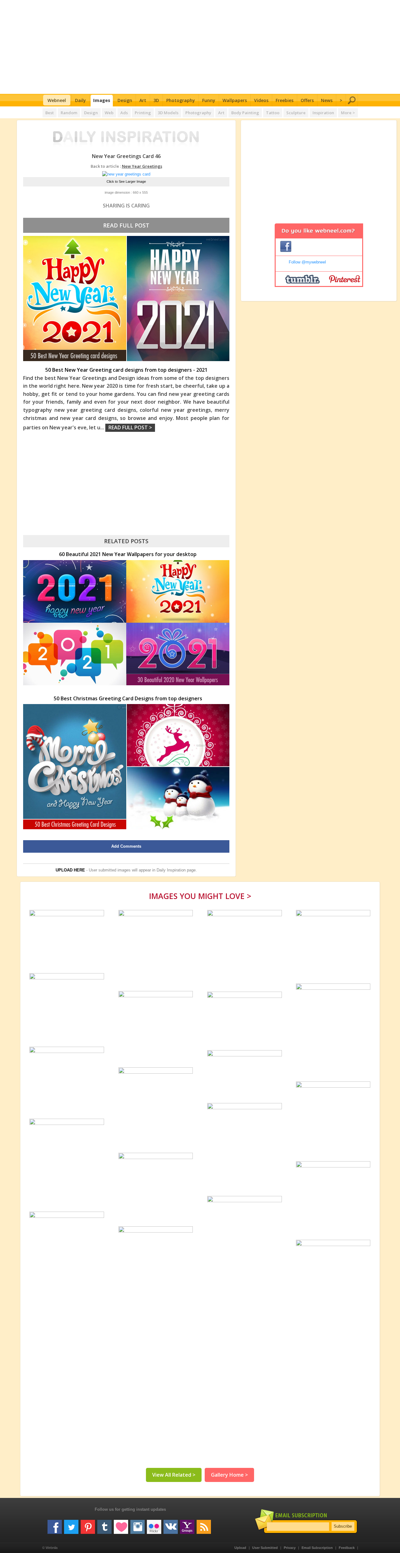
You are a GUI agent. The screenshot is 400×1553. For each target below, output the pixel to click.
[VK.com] (170, 1524)
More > (348, 112)
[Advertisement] (200, 47)
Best (49, 112)
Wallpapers (234, 100)
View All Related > (173, 1474)
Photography (180, 100)
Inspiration (323, 112)
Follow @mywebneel (307, 262)
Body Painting (245, 112)
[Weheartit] (121, 1524)
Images (101, 100)
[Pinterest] (88, 1524)
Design (125, 100)
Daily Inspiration (171, 870)
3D (156, 100)
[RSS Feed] (204, 1524)
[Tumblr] (104, 1524)
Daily (80, 100)
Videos (261, 100)
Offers (307, 100)
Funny (208, 100)
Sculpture (296, 112)
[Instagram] (137, 1524)
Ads (124, 112)
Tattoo (272, 112)
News (326, 100)
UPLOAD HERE (70, 870)
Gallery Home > (229, 1474)
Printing (143, 112)
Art (142, 100)
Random (69, 112)
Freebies (284, 100)
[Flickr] (154, 1524)
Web (109, 112)
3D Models (168, 112)
